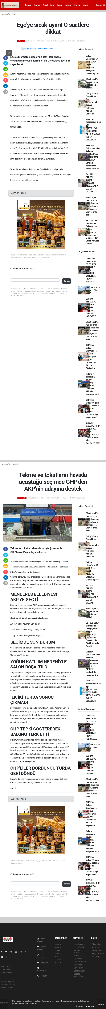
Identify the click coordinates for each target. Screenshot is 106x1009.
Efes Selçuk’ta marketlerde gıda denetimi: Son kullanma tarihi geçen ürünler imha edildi (92, 206)
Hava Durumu (79, 944)
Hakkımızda (6, 966)
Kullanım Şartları (8, 981)
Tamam (91, 1006)
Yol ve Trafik (79, 947)
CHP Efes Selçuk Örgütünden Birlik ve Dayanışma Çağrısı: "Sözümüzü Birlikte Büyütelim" (91, 356)
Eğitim (77, 5)
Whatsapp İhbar (8, 984)
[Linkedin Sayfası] (22, 952)
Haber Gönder (7, 987)
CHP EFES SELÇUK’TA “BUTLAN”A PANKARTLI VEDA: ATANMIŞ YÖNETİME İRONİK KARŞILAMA (91, 270)
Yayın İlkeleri (6, 969)
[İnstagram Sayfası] (12, 952)
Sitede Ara (96, 944)
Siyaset (68, 5)
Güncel (37, 5)
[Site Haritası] (3, 957)
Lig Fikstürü (78, 959)
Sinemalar (78, 965)
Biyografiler (97, 950)
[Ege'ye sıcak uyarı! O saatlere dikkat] (38, 49)
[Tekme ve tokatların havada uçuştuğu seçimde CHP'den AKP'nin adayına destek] (37, 523)
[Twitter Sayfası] (7, 952)
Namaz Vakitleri (77, 951)
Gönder (67, 281)
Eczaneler (78, 956)
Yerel (45, 5)
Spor (52, 5)
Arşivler (44, 963)
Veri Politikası (7, 973)
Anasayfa (6, 14)
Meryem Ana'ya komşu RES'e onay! (93, 290)
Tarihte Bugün (80, 962)
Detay (80, 1006)
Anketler (95, 947)
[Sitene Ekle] (8, 957)
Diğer (86, 5)
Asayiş (28, 5)
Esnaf (60, 5)
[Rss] (27, 952)
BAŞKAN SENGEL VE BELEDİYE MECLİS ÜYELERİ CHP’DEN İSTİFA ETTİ (91, 307)
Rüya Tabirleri (98, 953)
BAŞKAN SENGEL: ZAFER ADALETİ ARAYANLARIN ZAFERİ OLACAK (92, 183)
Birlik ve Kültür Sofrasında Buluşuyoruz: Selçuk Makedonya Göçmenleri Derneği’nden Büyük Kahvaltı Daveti (92, 232)
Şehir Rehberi (79, 971)
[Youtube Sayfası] (17, 952)
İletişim (43, 976)
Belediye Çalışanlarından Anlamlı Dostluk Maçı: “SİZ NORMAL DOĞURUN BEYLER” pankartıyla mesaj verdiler (93, 157)
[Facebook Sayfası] (2, 952)
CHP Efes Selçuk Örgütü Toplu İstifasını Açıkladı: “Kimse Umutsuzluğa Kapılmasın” (92, 408)
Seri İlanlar (78, 968)
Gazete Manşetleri (78, 975)
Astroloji (95, 956)
